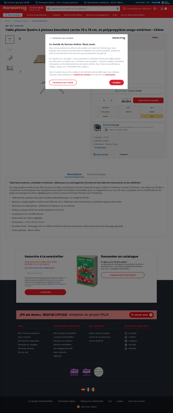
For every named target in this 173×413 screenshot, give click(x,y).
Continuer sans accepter (62, 38)
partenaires (110, 74)
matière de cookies (82, 74)
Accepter (116, 82)
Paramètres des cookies (63, 82)
